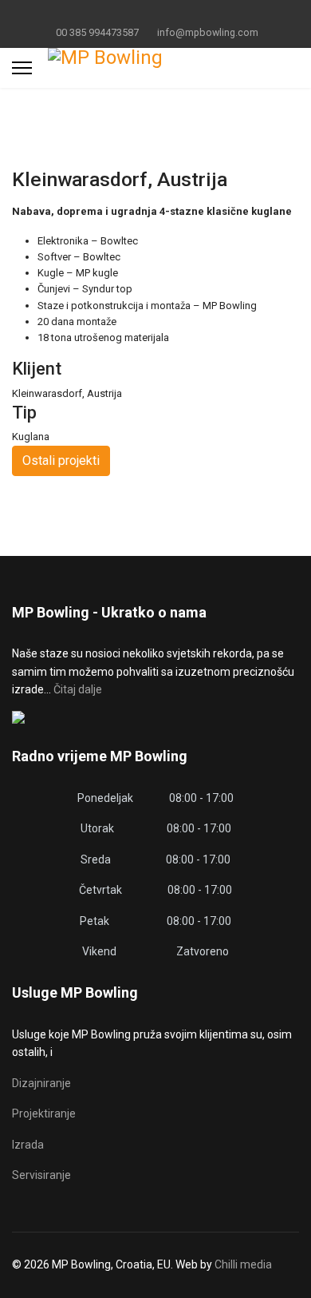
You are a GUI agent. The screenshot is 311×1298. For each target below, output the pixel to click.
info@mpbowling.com (207, 32)
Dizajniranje (41, 1083)
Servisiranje (41, 1175)
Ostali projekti (61, 460)
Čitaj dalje (77, 689)
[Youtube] (156, 14)
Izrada (28, 1144)
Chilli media (243, 1264)
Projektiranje (44, 1113)
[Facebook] (131, 14)
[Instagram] (180, 14)
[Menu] (22, 68)
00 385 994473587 (97, 32)
